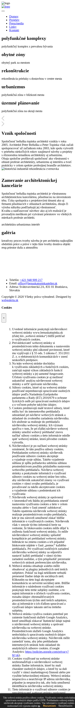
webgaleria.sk (10, 300)
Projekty (14, 20)
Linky (13, 26)
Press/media (16, 23)
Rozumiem (49, 705)
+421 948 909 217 (31, 280)
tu (39, 706)
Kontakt (14, 30)
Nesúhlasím (65, 705)
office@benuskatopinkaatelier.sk (37, 283)
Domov (13, 16)
